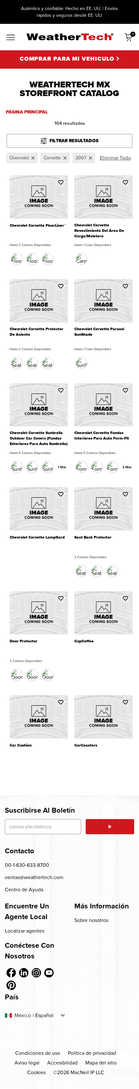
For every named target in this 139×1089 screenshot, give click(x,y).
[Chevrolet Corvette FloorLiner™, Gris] (48, 259)
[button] (60, 182)
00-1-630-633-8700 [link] (27, 865)
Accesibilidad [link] (62, 1062)
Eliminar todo (115, 158)
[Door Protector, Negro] (17, 675)
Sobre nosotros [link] (91, 920)
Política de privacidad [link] (92, 1053)
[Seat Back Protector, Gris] (112, 571)
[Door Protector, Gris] (48, 675)
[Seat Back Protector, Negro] (81, 571)
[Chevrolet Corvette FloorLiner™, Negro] (17, 259)
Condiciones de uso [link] (37, 1053)
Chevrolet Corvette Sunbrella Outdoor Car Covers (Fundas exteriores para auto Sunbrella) (39, 438)
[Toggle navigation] (10, 38)
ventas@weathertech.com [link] (34, 877)
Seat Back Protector (93, 537)
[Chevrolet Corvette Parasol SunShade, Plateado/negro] (81, 363)
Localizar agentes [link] (24, 931)
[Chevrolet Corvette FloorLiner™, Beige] (32, 259)
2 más (127, 467)
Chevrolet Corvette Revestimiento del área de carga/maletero (99, 231)
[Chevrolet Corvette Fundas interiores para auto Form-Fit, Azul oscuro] (97, 467)
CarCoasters (85, 745)
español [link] (44, 1015)
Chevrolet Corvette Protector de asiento (36, 331)
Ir (109, 826)
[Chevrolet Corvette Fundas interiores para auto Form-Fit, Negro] (81, 467)
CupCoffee (84, 641)
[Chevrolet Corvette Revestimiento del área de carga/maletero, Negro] (81, 259)
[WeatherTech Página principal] (70, 37)
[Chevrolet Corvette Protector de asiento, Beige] (32, 363)
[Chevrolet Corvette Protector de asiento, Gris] (48, 363)
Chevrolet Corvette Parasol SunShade (99, 331)
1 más (62, 467)
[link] (11, 972)
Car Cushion (21, 745)
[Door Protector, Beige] (32, 675)
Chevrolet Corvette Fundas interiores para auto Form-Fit (101, 435)
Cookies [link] (36, 1072)
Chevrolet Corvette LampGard (37, 537)
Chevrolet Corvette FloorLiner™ (38, 225)
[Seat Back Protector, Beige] (97, 571)
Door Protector (23, 641)
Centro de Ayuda (24, 889)
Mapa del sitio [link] (101, 1062)
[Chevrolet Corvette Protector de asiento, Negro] (17, 363)
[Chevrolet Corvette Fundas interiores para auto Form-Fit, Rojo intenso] (112, 467)
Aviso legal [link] (27, 1062)
